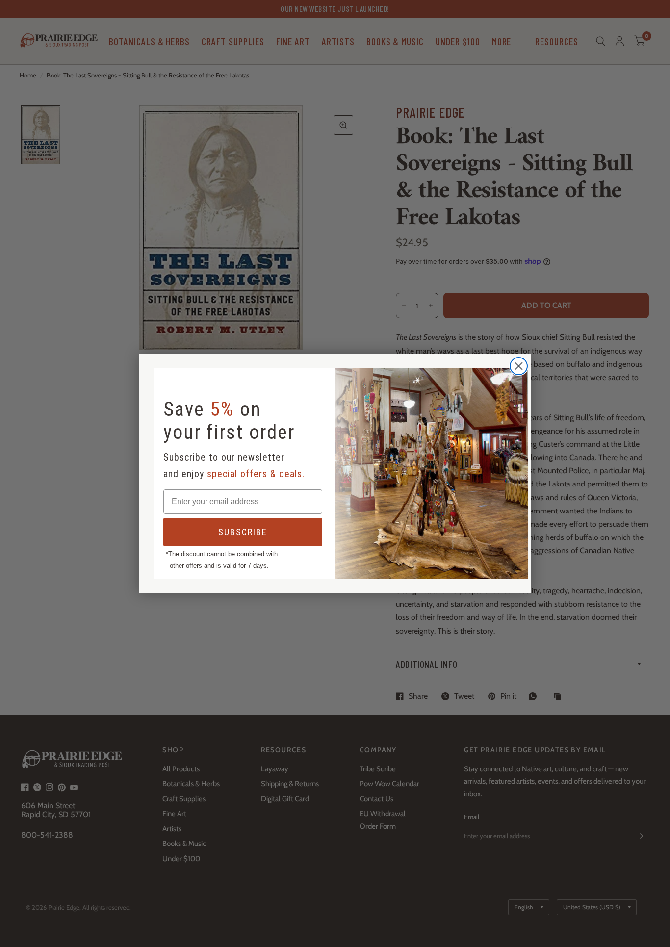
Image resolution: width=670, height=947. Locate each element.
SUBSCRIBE (242, 532)
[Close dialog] (518, 366)
